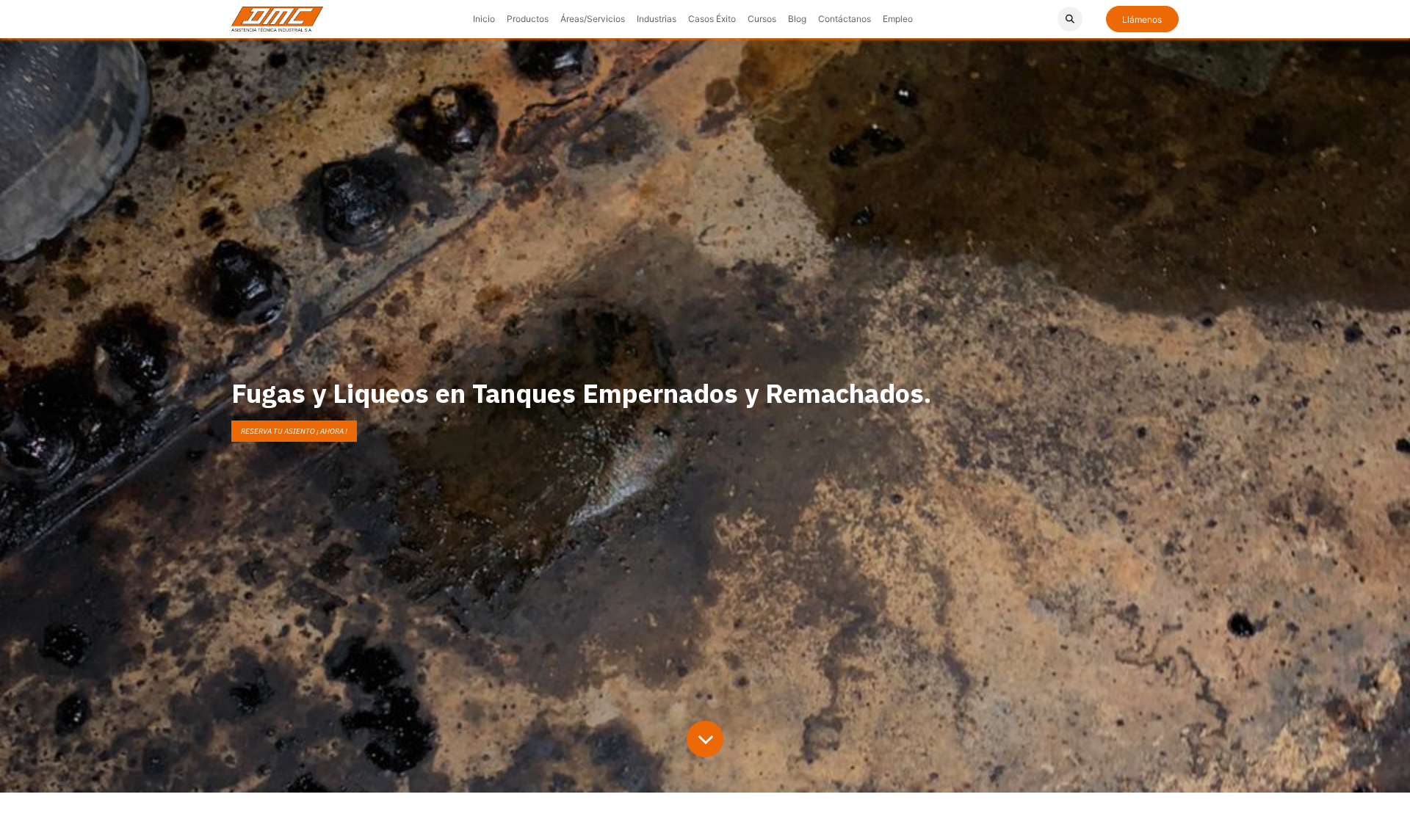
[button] (1070, 19)
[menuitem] (484, 19)
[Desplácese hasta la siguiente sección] (705, 739)
